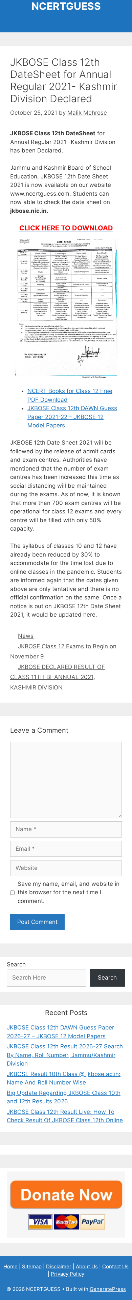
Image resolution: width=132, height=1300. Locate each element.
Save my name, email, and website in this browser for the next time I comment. (68, 892)
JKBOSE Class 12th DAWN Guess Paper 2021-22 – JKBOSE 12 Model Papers (72, 417)
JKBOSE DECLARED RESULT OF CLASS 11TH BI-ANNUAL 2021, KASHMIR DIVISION (57, 677)
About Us (87, 1266)
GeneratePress (108, 1289)
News (26, 635)
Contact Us (115, 1266)
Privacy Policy (67, 1274)
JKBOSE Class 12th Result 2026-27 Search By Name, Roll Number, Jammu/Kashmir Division (65, 1055)
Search (16, 964)
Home (10, 1266)
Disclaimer (58, 1266)
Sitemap (32, 1266)
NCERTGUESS (66, 6)
